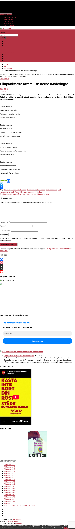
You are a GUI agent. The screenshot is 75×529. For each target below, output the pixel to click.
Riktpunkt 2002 (9, 497)
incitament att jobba (18, 190)
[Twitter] (37, 184)
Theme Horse (13, 521)
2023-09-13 (4, 89)
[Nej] (68, 528)
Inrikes (6, 43)
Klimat (6, 54)
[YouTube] (37, 271)
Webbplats (4, 234)
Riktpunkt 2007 (9, 486)
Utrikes (6, 46)
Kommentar (5, 222)
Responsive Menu (6, 14)
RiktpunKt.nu (18, 519)
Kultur (6, 56)
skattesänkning (51, 190)
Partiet (6, 50)
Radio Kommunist (35, 351)
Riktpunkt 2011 (9, 478)
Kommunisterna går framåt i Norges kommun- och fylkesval (22, 192)
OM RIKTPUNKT (9, 21)
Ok (66, 528)
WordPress (19, 523)
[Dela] (37, 187)
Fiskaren (3, 91)
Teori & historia (9, 52)
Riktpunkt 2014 (9, 471)
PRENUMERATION (10, 18)
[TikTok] (37, 265)
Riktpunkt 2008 (9, 484)
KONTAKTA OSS (9, 23)
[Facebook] (37, 181)
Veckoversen (4, 79)
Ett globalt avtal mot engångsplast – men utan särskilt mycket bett (24, 194)
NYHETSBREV (8, 19)
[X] (37, 268)
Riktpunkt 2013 (9, 473)
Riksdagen (41, 190)
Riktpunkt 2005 (9, 490)
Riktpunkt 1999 (9, 503)
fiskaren (7, 190)
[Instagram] (37, 262)
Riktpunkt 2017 (9, 465)
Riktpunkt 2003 (9, 495)
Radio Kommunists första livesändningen (19, 356)
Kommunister (31, 190)
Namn (3, 226)
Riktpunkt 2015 (9, 469)
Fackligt (7, 48)
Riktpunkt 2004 (9, 493)
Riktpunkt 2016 (9, 467)
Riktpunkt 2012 (9, 475)
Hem (5, 41)
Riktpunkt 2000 (9, 501)
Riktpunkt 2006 (9, 488)
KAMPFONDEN (9, 25)
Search (2, 33)
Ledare (6, 58)
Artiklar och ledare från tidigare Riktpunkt (19, 505)
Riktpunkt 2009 (9, 482)
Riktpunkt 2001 (9, 499)
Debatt (6, 61)
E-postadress (5, 230)
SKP (59, 190)
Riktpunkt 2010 (9, 480)
